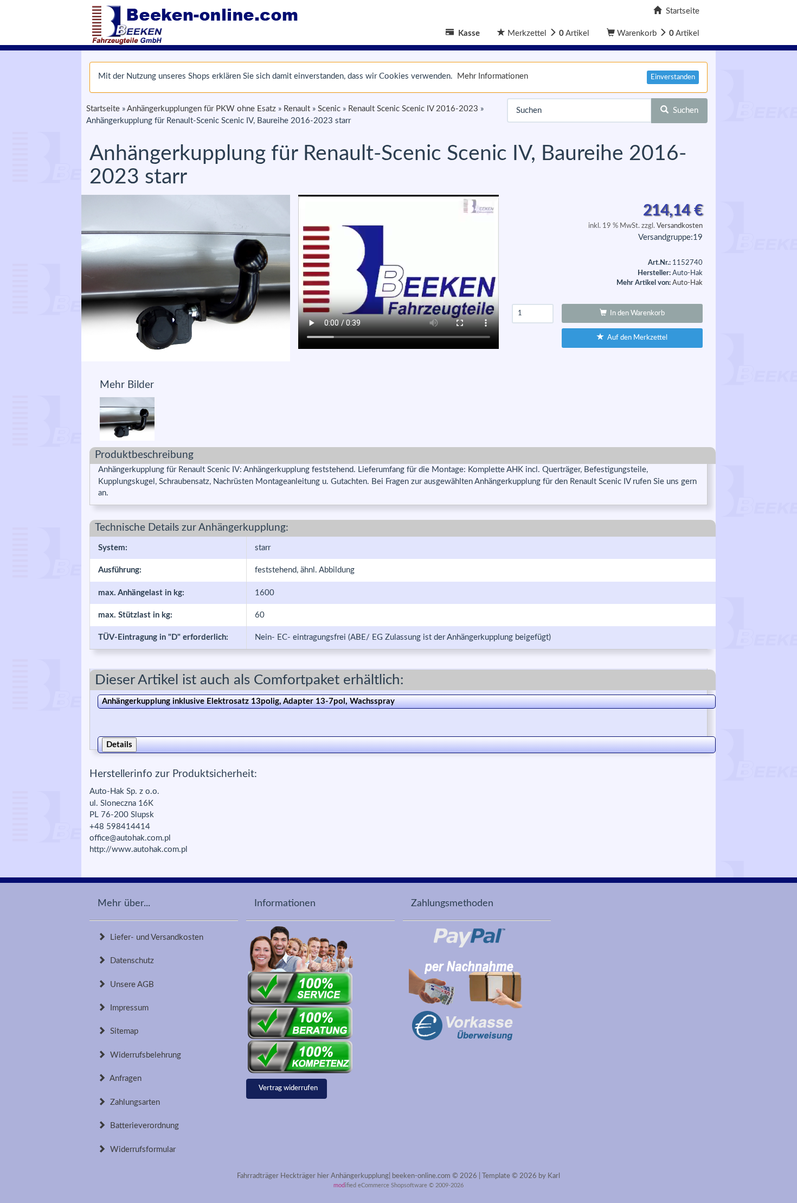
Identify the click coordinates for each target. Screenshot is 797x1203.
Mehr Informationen (492, 76)
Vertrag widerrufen (288, 1088)
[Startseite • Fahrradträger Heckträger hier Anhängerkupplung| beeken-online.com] (197, 22)
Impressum (127, 1008)
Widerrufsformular (141, 1149)
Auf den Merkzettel (635, 337)
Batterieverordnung (142, 1126)
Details (119, 745)
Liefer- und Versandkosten (154, 937)
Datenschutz (130, 961)
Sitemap (122, 1031)
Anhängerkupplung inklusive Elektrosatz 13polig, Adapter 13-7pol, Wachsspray (248, 701)
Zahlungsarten (133, 1102)
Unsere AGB (130, 985)
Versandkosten (680, 226)
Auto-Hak (687, 283)
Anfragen (124, 1078)
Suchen (683, 110)
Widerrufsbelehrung (143, 1055)
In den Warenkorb (636, 313)
